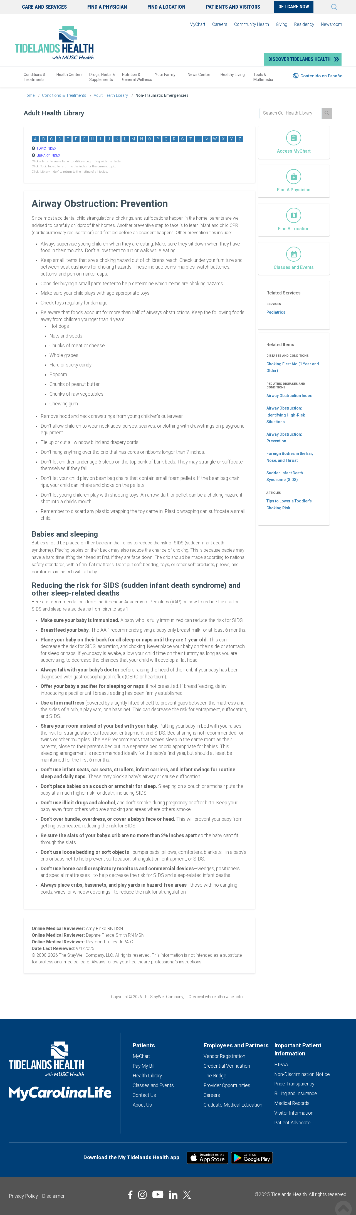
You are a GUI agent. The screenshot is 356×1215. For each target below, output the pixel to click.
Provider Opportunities (227, 1085)
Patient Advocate (292, 1122)
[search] (290, 113)
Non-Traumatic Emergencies (162, 95)
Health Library (147, 1075)
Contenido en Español (321, 75)
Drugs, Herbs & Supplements (102, 77)
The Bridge (215, 1075)
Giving (281, 24)
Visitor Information (293, 1113)
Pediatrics (275, 312)
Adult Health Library (111, 95)
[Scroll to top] (343, 1203)
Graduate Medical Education (233, 1105)
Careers (219, 24)
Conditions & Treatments (35, 77)
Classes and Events (153, 1085)
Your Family (165, 74)
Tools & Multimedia (263, 77)
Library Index (48, 155)
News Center (199, 74)
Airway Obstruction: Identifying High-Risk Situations (285, 415)
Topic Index (46, 148)
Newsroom (331, 24)
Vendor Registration (224, 1056)
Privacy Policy (23, 1196)
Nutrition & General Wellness (137, 77)
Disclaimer (53, 1196)
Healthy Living (233, 74)
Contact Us (144, 1095)
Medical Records (292, 1103)
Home (29, 95)
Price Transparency (294, 1084)
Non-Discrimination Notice (302, 1074)
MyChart (197, 24)
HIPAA (281, 1064)
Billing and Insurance (295, 1093)
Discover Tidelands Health (299, 59)
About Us (142, 1105)
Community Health (251, 24)
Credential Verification (227, 1066)
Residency (304, 24)
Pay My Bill (144, 1066)
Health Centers (69, 74)
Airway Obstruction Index (289, 395)
